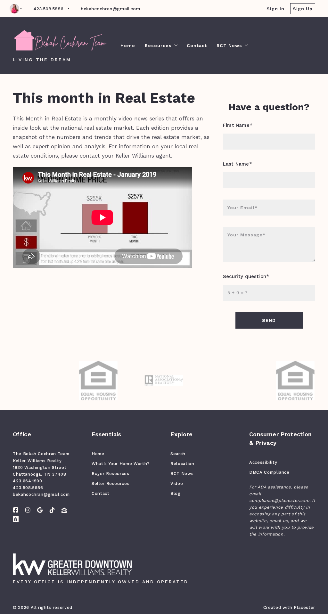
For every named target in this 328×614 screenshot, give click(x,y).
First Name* (237, 125)
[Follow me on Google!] (40, 510)
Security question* (246, 276)
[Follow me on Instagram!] (28, 510)
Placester (304, 607)
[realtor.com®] (16, 519)
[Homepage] (60, 41)
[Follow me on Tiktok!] (52, 510)
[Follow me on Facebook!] (16, 510)
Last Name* (237, 164)
